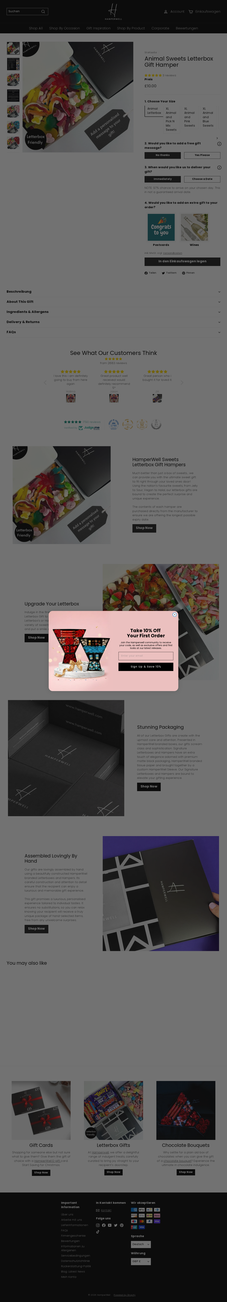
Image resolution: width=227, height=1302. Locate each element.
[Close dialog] (175, 615)
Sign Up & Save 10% (146, 667)
